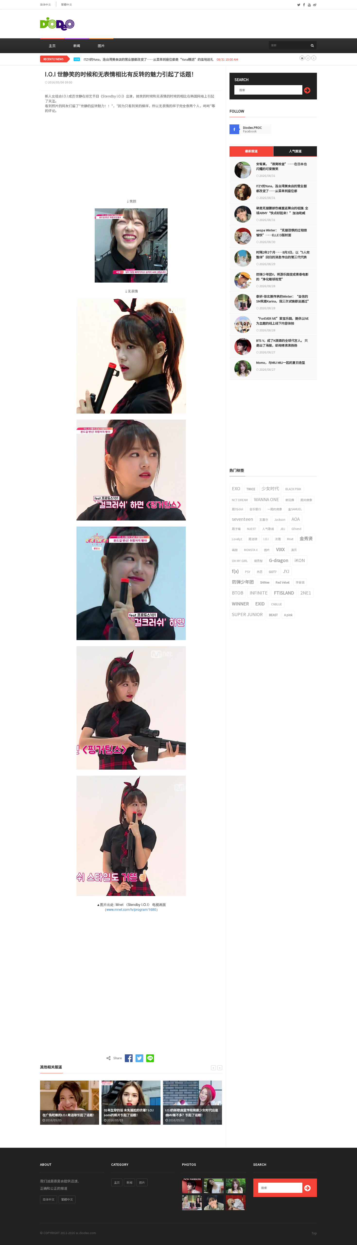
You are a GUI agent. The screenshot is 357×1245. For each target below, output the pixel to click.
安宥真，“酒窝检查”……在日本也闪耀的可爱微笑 (281, 166)
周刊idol (237, 509)
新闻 (76, 45)
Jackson (279, 519)
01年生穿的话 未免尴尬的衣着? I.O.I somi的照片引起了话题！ (67, 1112)
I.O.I (266, 539)
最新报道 (251, 151)
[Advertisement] (228, 24)
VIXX (280, 549)
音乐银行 (255, 509)
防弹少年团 (243, 581)
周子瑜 (236, 529)
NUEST (251, 529)
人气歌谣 (268, 529)
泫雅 (278, 539)
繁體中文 (66, 4)
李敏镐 (300, 582)
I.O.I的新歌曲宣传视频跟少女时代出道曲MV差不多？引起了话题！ (130, 1112)
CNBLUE (276, 604)
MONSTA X (251, 550)
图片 (101, 45)
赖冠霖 (289, 500)
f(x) (235, 571)
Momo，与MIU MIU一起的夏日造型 (280, 362)
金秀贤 (306, 538)
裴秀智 (258, 561)
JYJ (286, 571)
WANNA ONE (266, 499)
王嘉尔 (263, 519)
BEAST (273, 615)
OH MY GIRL (240, 561)
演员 (294, 550)
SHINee (264, 582)
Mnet (290, 539)
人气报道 (295, 151)
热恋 (260, 572)
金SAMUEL (295, 509)
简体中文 (45, 4)
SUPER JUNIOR (247, 614)
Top (314, 1233)
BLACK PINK (293, 489)
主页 (52, 45)
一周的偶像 (274, 509)
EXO (236, 488)
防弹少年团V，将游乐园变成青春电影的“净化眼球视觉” (282, 276)
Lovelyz (237, 539)
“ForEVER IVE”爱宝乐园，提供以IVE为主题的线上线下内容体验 (282, 320)
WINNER (240, 603)
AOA (296, 519)
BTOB (237, 592)
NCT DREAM (240, 500)
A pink (288, 615)
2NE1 (305, 592)
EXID (260, 603)
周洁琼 (252, 539)
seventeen (242, 519)
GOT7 (273, 572)
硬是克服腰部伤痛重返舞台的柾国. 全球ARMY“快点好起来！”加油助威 (134, 59)
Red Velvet (282, 582)
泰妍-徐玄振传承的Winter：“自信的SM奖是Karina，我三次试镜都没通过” (283, 298)
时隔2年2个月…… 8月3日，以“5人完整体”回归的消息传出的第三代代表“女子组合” (283, 257)
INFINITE (259, 592)
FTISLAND (284, 592)
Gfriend (296, 529)
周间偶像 (306, 500)
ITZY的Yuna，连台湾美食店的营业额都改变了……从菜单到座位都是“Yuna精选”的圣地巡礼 (281, 191)
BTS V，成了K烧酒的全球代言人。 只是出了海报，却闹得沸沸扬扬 (282, 343)
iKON (300, 560)
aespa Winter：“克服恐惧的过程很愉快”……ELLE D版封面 (281, 232)
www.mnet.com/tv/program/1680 (131, 909)
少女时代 (270, 488)
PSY (247, 572)
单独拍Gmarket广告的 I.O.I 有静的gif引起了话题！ (191, 1112)
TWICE (250, 489)
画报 (235, 550)
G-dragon (278, 560)
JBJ (282, 529)
